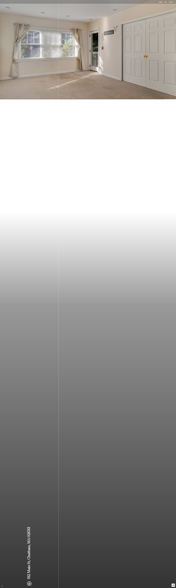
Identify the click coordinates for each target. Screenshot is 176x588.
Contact (171, 2)
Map (165, 2)
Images (160, 2)
